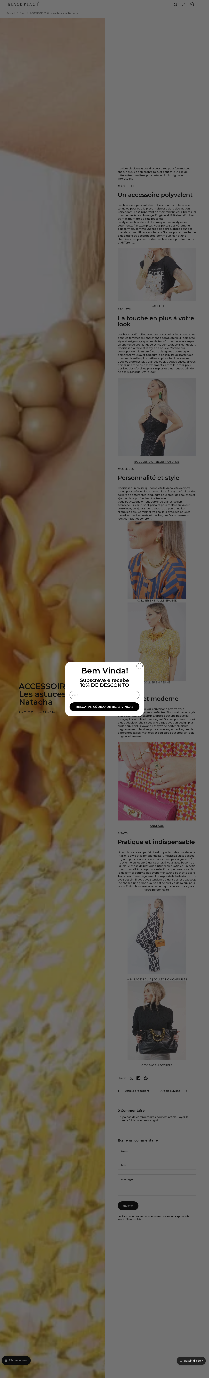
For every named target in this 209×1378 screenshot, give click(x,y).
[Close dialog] (139, 666)
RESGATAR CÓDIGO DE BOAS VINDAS (104, 707)
